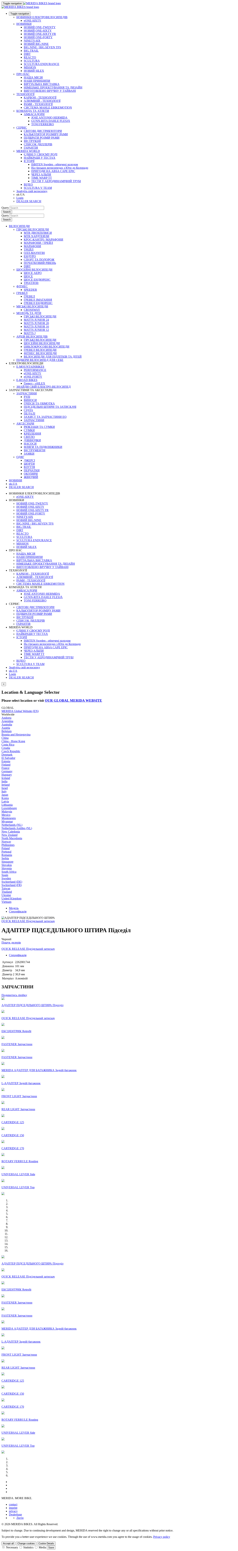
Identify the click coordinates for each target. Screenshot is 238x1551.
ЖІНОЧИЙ (31, 477)
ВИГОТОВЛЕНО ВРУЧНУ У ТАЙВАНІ (50, 90)
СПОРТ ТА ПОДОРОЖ (39, 259)
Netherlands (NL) (11, 824)
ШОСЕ (28, 276)
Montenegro (8, 818)
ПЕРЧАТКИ (32, 470)
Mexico (5, 814)
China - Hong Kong (13, 741)
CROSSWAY (32, 309)
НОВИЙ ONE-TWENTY (40, 27)
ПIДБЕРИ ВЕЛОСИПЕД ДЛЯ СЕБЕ (39, 360)
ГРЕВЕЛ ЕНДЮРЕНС (38, 303)
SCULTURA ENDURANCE (41, 64)
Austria (5, 727)
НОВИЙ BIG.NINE (36, 44)
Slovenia (6, 868)
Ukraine (6, 895)
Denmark (6, 754)
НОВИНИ (15, 480)
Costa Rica (7, 744)
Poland (5, 848)
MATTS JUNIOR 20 (36, 323)
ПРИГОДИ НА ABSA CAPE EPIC (53, 171)
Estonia (5, 761)
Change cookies (26, 1543)
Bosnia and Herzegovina (15, 734)
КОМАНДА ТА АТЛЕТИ (32, 110)
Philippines (8, 845)
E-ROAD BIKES (26, 380)
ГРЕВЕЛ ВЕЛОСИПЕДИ (40, 350)
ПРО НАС (23, 74)
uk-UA (13, 670)
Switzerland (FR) (11, 885)
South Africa (8, 871)
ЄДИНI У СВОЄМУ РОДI (40, 154)
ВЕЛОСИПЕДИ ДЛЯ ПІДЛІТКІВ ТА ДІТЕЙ (53, 356)
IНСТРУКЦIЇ (32, 141)
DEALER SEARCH (28, 201)
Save (51, 1547)
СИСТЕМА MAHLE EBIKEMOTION (48, 107)
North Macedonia (11, 838)
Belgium (6, 731)
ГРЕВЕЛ (22, 293)
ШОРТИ (29, 463)
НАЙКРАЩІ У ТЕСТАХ (39, 157)
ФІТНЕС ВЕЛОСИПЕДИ (40, 353)
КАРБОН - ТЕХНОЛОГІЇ (40, 97)
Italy (4, 791)
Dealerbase (15, 1514)
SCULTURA (32, 60)
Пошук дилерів (11, 942)
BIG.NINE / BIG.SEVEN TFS (42, 47)
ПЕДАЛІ (29, 413)
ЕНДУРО (30, 256)
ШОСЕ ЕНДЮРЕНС (37, 279)
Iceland (5, 778)
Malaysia (6, 811)
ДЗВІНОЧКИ (32, 440)
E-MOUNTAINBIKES (30, 366)
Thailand (6, 891)
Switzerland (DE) (11, 881)
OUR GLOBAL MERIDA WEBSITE (73, 700)
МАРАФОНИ (32, 246)
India (4, 781)
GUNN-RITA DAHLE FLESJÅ (50, 120)
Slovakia (6, 865)
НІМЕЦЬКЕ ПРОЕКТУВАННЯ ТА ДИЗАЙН (53, 87)
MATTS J (30, 333)
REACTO (30, 57)
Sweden (6, 878)
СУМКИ (29, 430)
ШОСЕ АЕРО (33, 273)
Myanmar (7, 821)
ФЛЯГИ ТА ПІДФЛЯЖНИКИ (43, 447)
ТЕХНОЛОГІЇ (25, 94)
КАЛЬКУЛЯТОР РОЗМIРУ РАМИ (46, 134)
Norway (6, 841)
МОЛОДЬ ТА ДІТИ (28, 313)
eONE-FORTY (33, 376)
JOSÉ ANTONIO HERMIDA (49, 117)
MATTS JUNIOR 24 (36, 319)
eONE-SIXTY (32, 20)
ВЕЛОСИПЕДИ (19, 226)
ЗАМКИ (29, 453)
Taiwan (5, 888)
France (5, 768)
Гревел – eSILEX (34, 383)
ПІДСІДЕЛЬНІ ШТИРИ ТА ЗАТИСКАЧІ (50, 406)
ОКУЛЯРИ (31, 473)
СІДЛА (28, 410)
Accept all (8, 1543)
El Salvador (8, 758)
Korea (5, 798)
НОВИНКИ (24, 23)
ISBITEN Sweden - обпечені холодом (54, 164)
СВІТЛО (29, 436)
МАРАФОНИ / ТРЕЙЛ (38, 242)
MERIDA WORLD (28, 151)
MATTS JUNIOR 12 (36, 329)
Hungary (6, 774)
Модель (14, 908)
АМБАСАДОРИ (34, 114)
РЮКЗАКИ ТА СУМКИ (39, 426)
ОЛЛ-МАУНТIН (34, 252)
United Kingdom (11, 898)
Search (7, 211)
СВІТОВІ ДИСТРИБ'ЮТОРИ (43, 131)
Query (5, 207)
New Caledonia (10, 831)
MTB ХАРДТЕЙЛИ (36, 236)
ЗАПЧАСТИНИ (26, 393)
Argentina (7, 721)
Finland (5, 764)
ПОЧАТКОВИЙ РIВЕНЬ (40, 263)
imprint (13, 1507)
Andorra (6, 717)
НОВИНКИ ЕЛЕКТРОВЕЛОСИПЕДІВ (41, 17)
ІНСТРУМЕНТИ (34, 450)
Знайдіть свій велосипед (31, 191)
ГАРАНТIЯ (31, 147)
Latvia (5, 801)
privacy (13, 1511)
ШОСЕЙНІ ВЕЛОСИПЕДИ (34, 269)
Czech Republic (10, 751)
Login (19, 197)
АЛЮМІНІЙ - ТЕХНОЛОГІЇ (42, 100)
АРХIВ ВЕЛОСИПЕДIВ (32, 336)
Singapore (7, 861)
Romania (6, 855)
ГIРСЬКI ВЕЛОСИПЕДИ (40, 316)
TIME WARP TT (41, 177)
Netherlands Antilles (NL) (16, 828)
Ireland (5, 784)
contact (13, 1504)
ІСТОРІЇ (29, 161)
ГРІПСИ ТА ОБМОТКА (39, 403)
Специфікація (17, 911)
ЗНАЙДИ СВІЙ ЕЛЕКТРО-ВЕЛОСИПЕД (43, 386)
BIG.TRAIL (31, 50)
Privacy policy (161, 1536)
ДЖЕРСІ (29, 460)
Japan (4, 794)
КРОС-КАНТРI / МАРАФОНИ (43, 239)
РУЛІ (27, 396)
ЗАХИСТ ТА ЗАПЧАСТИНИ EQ (45, 416)
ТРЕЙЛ (28, 249)
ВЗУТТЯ (29, 467)
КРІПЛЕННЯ (32, 433)
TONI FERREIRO (42, 124)
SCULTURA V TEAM (38, 187)
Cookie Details (46, 1543)
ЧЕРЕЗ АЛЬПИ (41, 174)
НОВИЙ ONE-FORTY (38, 37)
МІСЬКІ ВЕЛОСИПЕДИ (32, 306)
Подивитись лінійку (14, 995)
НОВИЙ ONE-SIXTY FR (40, 34)
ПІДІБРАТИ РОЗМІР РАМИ (42, 137)
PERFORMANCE (35, 370)
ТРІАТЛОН (31, 283)
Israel (4, 788)
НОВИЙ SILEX (34, 70)
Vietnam (6, 901)
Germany (6, 771)
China (5, 737)
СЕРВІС (21, 127)
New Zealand (9, 834)
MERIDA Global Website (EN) (20, 711)
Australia (6, 724)
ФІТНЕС (22, 286)
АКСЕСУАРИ (25, 423)
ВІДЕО (28, 184)
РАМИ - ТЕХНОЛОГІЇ (38, 104)
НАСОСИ (30, 443)
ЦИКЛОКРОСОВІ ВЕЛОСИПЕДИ (46, 346)
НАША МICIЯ (33, 77)
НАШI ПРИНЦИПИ (37, 80)
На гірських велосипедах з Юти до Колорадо (59, 167)
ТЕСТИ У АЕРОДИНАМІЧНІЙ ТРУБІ (56, 181)
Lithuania (7, 804)
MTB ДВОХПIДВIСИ (38, 232)
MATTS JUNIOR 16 (36, 326)
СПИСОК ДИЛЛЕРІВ (38, 144)
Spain (4, 875)
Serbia (5, 858)
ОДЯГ (20, 457)
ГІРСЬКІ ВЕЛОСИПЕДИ (32, 229)
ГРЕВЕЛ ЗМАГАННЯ (38, 299)
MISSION (30, 67)
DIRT (27, 54)
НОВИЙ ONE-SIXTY (38, 30)
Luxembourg (9, 808)
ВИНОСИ (30, 400)
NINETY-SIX (32, 40)
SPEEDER (30, 289)
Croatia (5, 747)
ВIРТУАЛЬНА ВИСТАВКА (42, 84)
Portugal (6, 851)
